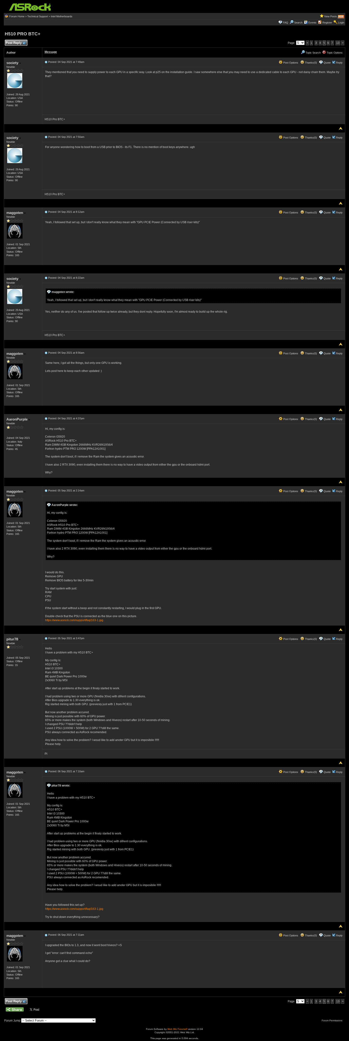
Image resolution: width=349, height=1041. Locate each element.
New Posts (330, 16)
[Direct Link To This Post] (46, 61)
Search (298, 22)
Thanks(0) (310, 62)
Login (341, 22)
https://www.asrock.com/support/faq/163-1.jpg (74, 620)
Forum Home (16, 16)
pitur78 (12, 639)
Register (327, 22)
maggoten (15, 213)
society (12, 63)
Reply (339, 62)
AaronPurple (17, 419)
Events (312, 22)
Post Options (290, 62)
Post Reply (14, 43)
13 (338, 43)
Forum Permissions (332, 1020)
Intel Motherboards (61, 16)
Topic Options (334, 52)
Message (51, 52)
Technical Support (37, 16)
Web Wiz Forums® (177, 1029)
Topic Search (313, 52)
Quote (327, 62)
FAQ (285, 22)
